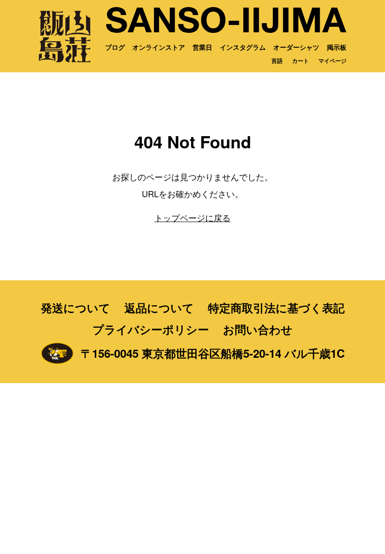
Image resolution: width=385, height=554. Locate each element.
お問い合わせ (258, 329)
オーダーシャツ (296, 47)
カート (300, 61)
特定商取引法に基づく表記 (276, 307)
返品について (159, 307)
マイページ (332, 61)
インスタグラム (243, 47)
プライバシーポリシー (150, 329)
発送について (75, 307)
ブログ (115, 47)
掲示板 (336, 47)
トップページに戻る (192, 217)
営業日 (202, 47)
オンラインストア (158, 47)
